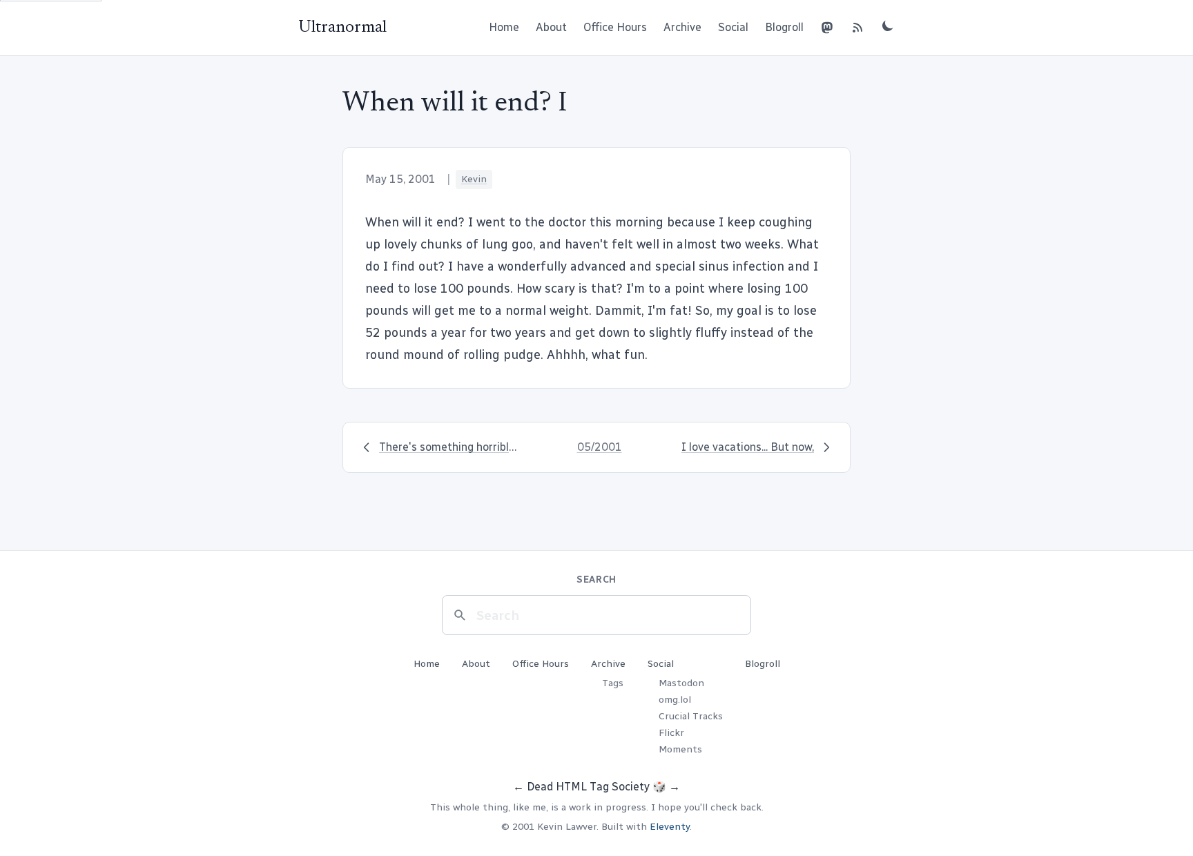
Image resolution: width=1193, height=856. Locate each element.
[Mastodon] (827, 28)
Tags (612, 683)
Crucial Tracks (691, 716)
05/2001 (599, 447)
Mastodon (681, 683)
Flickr (671, 733)
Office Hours (615, 27)
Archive (682, 27)
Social (733, 27)
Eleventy (670, 827)
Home (504, 27)
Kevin (474, 179)
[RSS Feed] (857, 28)
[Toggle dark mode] (888, 25)
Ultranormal (342, 27)
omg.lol (675, 700)
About (551, 27)
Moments (680, 749)
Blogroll (784, 27)
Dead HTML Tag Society (588, 786)
